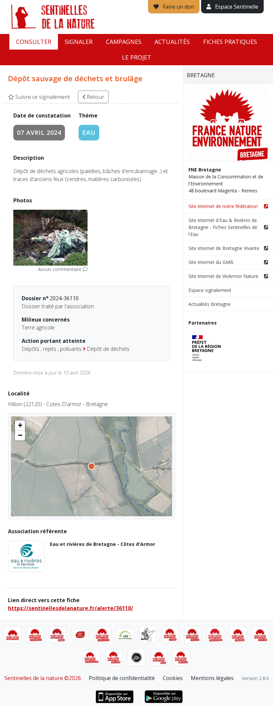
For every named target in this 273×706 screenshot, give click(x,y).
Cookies (173, 678)
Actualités (172, 42)
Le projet (136, 57)
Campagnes (123, 42)
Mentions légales (212, 678)
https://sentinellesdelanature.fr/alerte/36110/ (70, 608)
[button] (20, 425)
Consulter (33, 42)
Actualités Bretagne (209, 304)
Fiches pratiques (230, 42)
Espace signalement (209, 290)
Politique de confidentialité (122, 678)
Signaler (79, 42)
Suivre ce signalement (42, 97)
